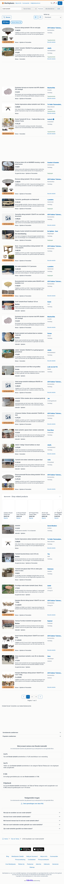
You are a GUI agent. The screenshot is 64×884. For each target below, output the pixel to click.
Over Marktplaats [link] (11, 864)
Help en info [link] (18, 3)
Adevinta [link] (38, 864)
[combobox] (12, 8)
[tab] (36, 17)
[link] (8, 3)
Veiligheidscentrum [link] (35, 3)
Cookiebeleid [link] (31, 859)
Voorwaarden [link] (25, 3)
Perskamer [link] (30, 864)
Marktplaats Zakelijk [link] (18, 856)
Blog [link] (7, 856)
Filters (7, 22)
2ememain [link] (55, 864)
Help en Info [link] (43, 856)
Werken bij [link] (21, 864)
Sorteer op (46, 14)
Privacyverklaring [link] (20, 859)
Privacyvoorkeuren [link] (43, 859)
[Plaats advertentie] (60, 3)
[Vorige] (24, 697)
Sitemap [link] (32, 867)
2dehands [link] (47, 864)
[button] (54, 3)
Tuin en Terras (15, 22)
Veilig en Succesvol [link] (32, 856)
